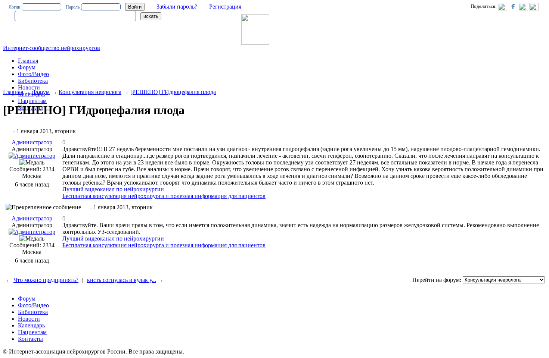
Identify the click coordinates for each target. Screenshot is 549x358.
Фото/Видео (33, 74)
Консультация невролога (90, 92)
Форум (26, 67)
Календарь (31, 325)
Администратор (32, 142)
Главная (13, 92)
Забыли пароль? (176, 6)
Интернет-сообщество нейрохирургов (51, 48)
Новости (29, 87)
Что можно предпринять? (45, 280)
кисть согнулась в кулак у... (121, 280)
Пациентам (32, 101)
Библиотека (33, 81)
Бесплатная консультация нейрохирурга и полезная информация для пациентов (164, 196)
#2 (86, 207)
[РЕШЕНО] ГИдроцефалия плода (173, 92)
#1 (9, 131)
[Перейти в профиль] (32, 156)
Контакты (30, 339)
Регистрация (225, 6)
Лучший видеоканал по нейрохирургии (113, 189)
